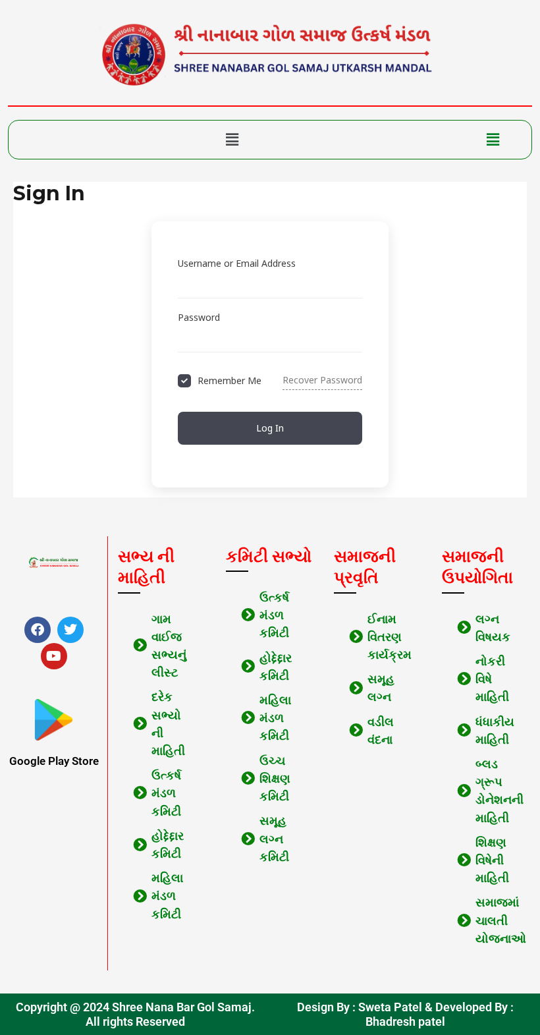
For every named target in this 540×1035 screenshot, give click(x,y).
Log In (270, 428)
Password (199, 317)
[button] (232, 139)
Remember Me (229, 380)
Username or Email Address (237, 263)
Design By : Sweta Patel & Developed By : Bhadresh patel (405, 1014)
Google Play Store (54, 761)
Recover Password (322, 380)
